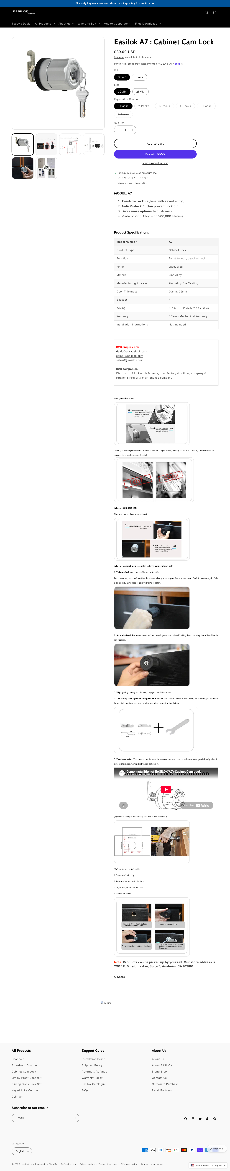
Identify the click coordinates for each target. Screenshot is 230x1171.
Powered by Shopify (46, 1164)
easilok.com (28, 1164)
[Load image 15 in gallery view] (94, 144)
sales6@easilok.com (129, 360)
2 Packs (145, 106)
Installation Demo (93, 1059)
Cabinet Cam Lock (24, 1071)
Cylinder (17, 1096)
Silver (122, 77)
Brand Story (160, 1071)
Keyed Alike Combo (25, 1090)
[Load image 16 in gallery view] (23, 168)
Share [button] (121, 976)
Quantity (119, 122)
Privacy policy (87, 1164)
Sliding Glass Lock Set (27, 1084)
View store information (133, 183)
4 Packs (187, 106)
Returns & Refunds (94, 1071)
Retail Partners (162, 1090)
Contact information (152, 1164)
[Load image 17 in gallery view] (46, 168)
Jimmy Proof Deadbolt (26, 1077)
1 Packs (123, 106)
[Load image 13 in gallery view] (46, 144)
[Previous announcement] (12, 3)
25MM (140, 91)
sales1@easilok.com (129, 355)
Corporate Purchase (165, 1084)
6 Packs (125, 115)
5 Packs (208, 106)
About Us (158, 1059)
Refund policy (68, 1164)
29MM (122, 91)
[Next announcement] (217, 3)
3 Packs (166, 106)
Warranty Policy (92, 1077)
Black (139, 77)
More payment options (155, 163)
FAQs (85, 1090)
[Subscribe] (75, 1118)
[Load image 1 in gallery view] (23, 144)
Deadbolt (18, 1059)
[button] (44, 24)
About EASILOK (162, 1065)
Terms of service (108, 1164)
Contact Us (159, 1077)
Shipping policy (129, 1164)
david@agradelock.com (131, 351)
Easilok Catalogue (94, 1084)
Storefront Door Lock (26, 1065)
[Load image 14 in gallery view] (70, 144)
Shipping (119, 57)
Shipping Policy (92, 1065)
